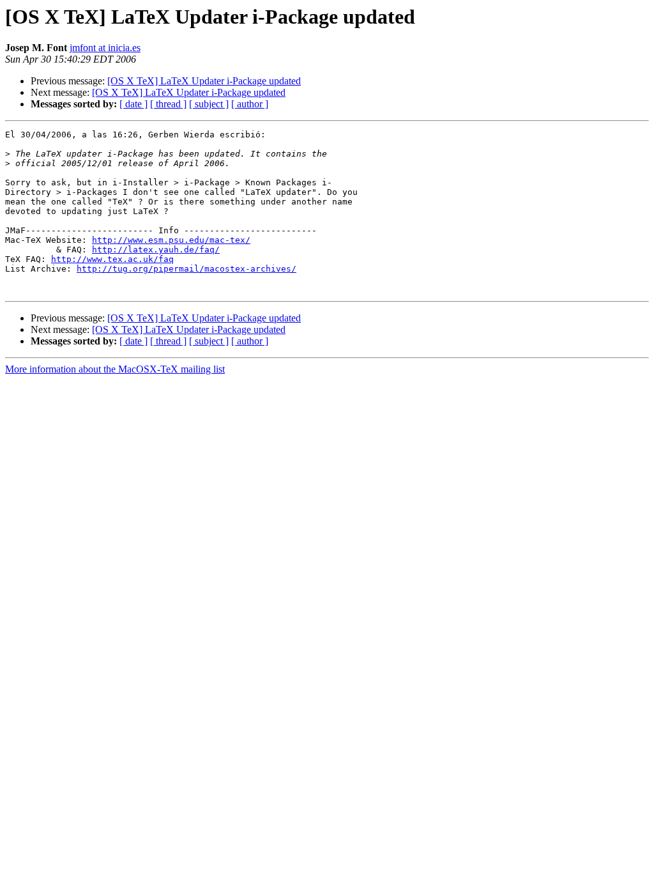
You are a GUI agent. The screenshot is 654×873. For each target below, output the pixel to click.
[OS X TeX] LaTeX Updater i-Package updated (204, 80)
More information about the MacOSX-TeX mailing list (115, 369)
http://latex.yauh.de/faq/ (156, 249)
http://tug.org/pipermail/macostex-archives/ (186, 269)
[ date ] (133, 103)
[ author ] (249, 103)
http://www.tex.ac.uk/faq (112, 259)
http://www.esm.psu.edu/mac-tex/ (171, 240)
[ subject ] (209, 103)
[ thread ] (168, 103)
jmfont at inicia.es (105, 47)
